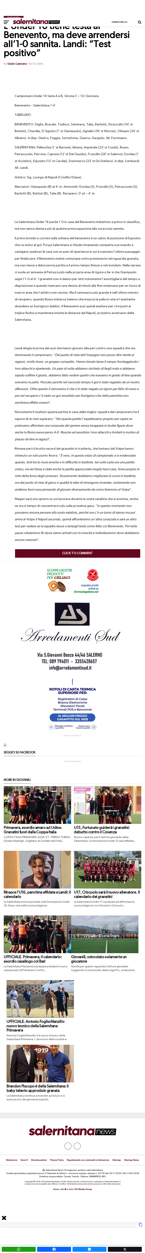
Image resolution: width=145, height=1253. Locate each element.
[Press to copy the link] (140, 1226)
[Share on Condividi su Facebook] (54, 1249)
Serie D (24, 1160)
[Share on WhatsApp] (19, 1249)
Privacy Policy (57, 1160)
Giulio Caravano (17, 64)
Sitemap (116, 1160)
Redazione (11, 1160)
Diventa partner (39, 1160)
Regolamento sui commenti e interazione (88, 1160)
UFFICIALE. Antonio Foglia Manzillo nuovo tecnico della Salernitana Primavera (35, 1026)
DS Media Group (83, 1189)
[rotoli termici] (72, 731)
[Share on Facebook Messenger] (89, 1249)
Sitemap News (131, 1160)
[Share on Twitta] (125, 1249)
